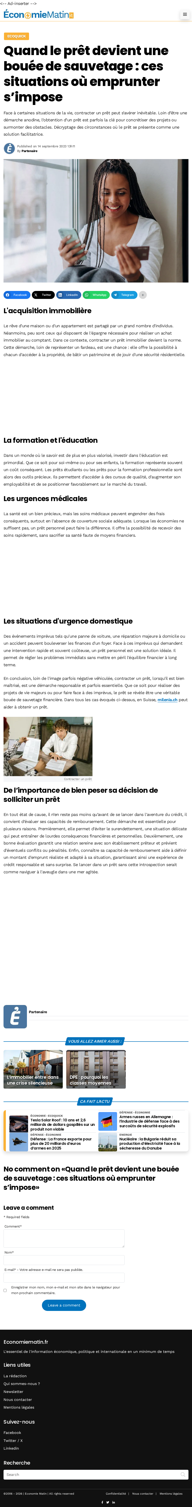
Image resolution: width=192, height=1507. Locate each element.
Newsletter (13, 1391)
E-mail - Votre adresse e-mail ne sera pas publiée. (43, 1270)
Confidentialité (116, 1493)
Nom (9, 1252)
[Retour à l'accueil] (86, 14)
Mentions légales (19, 1407)
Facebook (12, 1432)
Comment (13, 1226)
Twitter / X (13, 1440)
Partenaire (38, 1012)
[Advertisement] (96, 397)
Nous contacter (18, 1399)
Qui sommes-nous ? (22, 1383)
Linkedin (11, 1448)
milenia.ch (167, 699)
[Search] (183, 1474)
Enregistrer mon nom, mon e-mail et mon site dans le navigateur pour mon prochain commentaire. (65, 1290)
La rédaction (15, 1376)
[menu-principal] (185, 14)
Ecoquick (16, 36)
